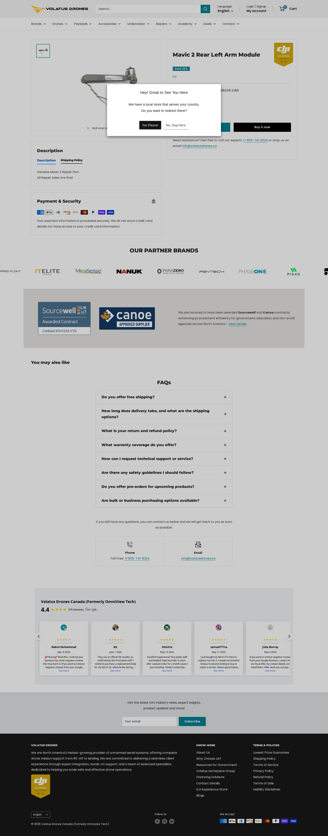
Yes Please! (150, 125)
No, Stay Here (176, 125)
